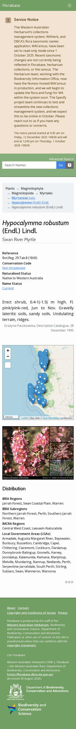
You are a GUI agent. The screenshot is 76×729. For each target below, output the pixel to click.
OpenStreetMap (51, 418)
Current (8, 288)
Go (61, 165)
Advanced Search (61, 159)
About (11, 608)
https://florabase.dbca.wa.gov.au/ (30, 674)
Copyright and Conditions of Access (31, 613)
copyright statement (21, 645)
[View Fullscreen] (8, 365)
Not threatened (13, 268)
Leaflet (24, 418)
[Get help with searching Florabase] (69, 165)
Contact (23, 608)
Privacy (63, 613)
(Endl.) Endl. (30, 202)
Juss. (23, 198)
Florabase (11, 5)
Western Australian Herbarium (28, 625)
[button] (33, 401)
